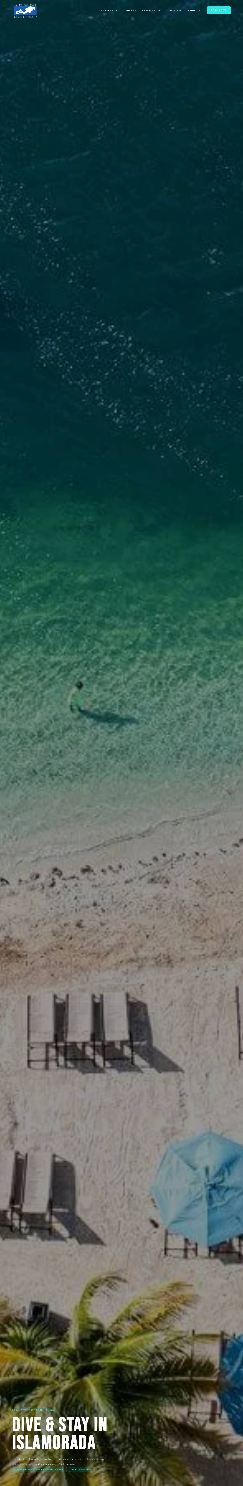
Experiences (151, 10)
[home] (25, 10)
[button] (108, 10)
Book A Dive (218, 10)
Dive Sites (174, 10)
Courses (129, 10)
